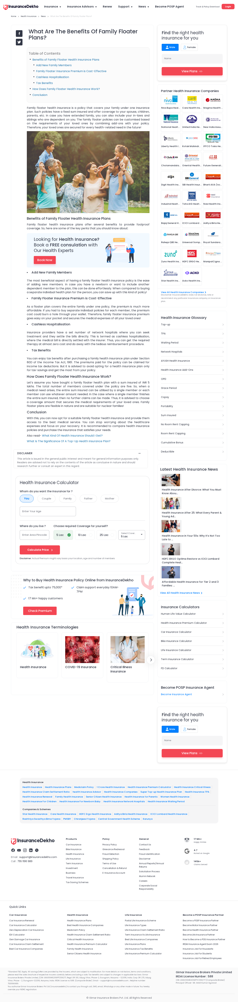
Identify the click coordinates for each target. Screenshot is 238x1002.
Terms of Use (109, 863)
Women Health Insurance (174, 796)
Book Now (44, 260)
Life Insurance (73, 858)
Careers (143, 880)
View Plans (189, 71)
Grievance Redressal (113, 849)
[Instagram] (25, 850)
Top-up (165, 324)
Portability (167, 406)
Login (228, 6)
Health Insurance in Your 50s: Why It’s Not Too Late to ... (191, 537)
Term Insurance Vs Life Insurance (142, 934)
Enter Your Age (31, 511)
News (142, 6)
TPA (163, 333)
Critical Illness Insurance (121, 669)
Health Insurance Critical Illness (192, 787)
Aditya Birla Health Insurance (130, 814)
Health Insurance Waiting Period (166, 801)
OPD (163, 379)
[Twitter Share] (19, 42)
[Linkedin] (31, 850)
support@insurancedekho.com (38, 857)
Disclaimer (144, 858)
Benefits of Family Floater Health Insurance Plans (65, 60)
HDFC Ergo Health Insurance (95, 814)
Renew (107, 6)
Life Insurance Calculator (176, 650)
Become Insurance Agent (176, 694)
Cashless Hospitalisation (52, 77)
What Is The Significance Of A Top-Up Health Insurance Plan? (68, 441)
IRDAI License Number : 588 (194, 976)
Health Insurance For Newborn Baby (80, 801)
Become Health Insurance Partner (200, 929)
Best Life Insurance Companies (141, 939)
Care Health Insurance (63, 814)
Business (70, 872)
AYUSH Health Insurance (175, 361)
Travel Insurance (75, 877)
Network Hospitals (171, 351)
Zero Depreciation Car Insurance (26, 929)
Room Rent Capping (173, 433)
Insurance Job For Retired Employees (202, 958)
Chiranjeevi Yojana (84, 818)
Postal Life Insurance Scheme (140, 920)
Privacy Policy (109, 844)
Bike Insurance (73, 849)
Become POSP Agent (169, 6)
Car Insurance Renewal (21, 920)
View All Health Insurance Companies (182, 292)
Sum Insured (168, 415)
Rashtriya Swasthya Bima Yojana (41, 818)
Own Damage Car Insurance (24, 939)
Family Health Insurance (69, 796)
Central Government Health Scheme (119, 818)
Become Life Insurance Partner (199, 934)
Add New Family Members (54, 65)
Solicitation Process (149, 871)
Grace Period (169, 388)
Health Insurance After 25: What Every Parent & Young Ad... (192, 514)
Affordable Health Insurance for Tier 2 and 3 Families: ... (190, 583)
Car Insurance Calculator (176, 632)
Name (167, 58)
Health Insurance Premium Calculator (184, 623)
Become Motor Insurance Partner (200, 925)
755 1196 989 (24, 861)
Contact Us (145, 844)
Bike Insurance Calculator (176, 641)
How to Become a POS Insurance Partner (204, 939)
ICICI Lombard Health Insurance (168, 814)
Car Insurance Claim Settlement (26, 944)
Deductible (167, 451)
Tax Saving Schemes (77, 882)
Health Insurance (33, 667)
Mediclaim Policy (84, 787)
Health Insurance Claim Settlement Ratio (46, 791)
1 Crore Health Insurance (111, 787)
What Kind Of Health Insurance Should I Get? (72, 436)
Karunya (147, 818)
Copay (165, 397)
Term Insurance (74, 863)
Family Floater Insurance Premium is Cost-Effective (71, 71)
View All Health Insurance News (180, 593)
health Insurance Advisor (87, 791)
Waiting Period (169, 342)
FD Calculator (169, 668)
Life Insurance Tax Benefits (139, 948)
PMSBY (67, 818)
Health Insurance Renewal (37, 796)
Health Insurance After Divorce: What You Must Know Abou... (191, 491)
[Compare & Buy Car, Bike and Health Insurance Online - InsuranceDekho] (20, 7)
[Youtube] (19, 850)
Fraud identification (149, 854)
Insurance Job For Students (197, 953)
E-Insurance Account (113, 872)
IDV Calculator (17, 934)
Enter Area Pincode (34, 535)
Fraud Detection (110, 854)
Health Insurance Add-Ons (177, 370)
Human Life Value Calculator (178, 614)
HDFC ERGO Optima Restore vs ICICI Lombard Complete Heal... (190, 560)
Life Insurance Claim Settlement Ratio (145, 929)
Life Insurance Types (135, 925)
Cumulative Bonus (172, 442)
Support (123, 6)
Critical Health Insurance (80, 939)
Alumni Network (147, 876)
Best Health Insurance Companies (85, 925)
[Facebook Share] (19, 33)
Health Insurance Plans (58, 787)
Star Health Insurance (34, 814)
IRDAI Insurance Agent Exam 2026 (200, 944)
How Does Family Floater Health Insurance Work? (66, 89)
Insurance (51, 6)
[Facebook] (13, 850)
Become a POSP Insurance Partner (200, 920)
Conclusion (39, 95)
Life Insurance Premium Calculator (143, 953)
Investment (72, 868)
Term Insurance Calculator (177, 659)
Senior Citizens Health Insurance (84, 953)
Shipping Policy (110, 858)
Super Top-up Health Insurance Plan (161, 791)
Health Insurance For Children (39, 801)
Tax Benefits (44, 83)
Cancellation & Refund (114, 868)
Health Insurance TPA (197, 791)
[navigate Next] (151, 660)
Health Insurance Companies (120, 791)
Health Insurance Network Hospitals (124, 801)
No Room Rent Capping (175, 424)
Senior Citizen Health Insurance (104, 796)
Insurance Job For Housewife (198, 948)
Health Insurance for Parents (141, 796)
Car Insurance (73, 844)
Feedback (144, 849)
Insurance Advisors (80, 6)
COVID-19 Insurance (80, 667)
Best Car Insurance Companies (26, 948)
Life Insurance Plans (135, 944)
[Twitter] (37, 850)
